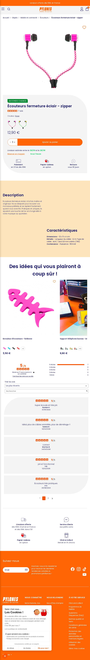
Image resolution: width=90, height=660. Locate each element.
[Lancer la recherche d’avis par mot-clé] (87, 391)
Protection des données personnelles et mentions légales (76, 635)
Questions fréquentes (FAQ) (76, 614)
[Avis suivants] (52, 498)
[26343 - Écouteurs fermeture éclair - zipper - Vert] (22, 124)
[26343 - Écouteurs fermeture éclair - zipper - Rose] (12, 124)
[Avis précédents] (40, 498)
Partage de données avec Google (18, 639)
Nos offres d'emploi (55, 603)
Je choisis (27, 648)
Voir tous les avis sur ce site (23, 376)
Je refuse (10, 648)
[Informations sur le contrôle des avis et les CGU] (34, 372)
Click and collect (76, 603)
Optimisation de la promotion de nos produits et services (25, 636)
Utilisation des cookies (75, 643)
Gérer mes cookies (77, 648)
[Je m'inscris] (26, 570)
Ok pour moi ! (43, 648)
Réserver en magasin (16, 154)
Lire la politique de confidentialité (16, 629)
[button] (5, 656)
